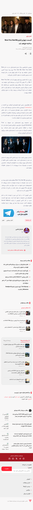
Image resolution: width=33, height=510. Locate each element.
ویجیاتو (30, 13)
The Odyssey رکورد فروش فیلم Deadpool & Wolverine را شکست (16, 288)
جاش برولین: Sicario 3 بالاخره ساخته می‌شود (16, 277)
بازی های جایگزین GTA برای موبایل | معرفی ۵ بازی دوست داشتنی (14, 345)
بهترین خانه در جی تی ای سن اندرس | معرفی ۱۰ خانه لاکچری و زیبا (14, 363)
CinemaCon (28, 107)
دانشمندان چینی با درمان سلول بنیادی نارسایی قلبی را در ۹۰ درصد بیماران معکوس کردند (22, 446)
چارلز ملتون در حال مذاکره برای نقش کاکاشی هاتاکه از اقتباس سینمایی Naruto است (15, 313)
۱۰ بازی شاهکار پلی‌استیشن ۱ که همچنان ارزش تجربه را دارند (15, 328)
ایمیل (30, 468)
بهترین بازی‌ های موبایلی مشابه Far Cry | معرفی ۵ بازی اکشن (15, 354)
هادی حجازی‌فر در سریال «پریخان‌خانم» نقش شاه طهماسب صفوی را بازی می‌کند (15, 266)
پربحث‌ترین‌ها (7, 340)
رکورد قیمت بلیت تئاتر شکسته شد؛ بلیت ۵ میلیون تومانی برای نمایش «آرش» (15, 272)
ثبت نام (17, 397)
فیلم (3, 220)
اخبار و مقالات (22, 13)
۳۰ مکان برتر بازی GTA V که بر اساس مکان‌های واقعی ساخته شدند (16, 372)
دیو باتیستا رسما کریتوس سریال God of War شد (14, 320)
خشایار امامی (25, 47)
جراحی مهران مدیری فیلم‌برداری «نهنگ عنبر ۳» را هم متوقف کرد (15, 282)
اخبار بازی (14, 13)
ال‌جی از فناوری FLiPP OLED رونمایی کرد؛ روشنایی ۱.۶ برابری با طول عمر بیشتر (22, 415)
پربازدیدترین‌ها (24, 340)
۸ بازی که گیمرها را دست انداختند (16, 379)
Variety (27, 220)
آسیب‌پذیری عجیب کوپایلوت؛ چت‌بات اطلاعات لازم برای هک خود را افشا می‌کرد (22, 435)
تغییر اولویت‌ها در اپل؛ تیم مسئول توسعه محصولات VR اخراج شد (22, 425)
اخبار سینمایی (10, 220)
